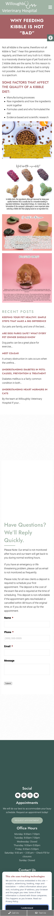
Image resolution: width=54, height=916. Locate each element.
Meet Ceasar (10, 353)
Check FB (41, 853)
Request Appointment (27, 820)
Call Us (15, 913)
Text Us (42, 913)
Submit (8, 683)
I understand (27, 908)
